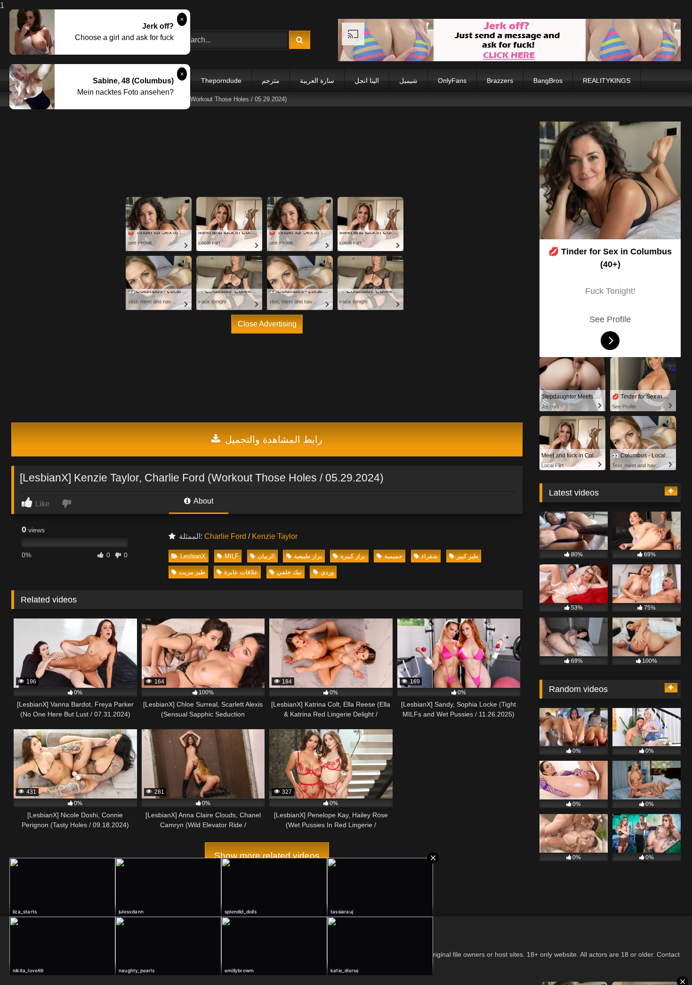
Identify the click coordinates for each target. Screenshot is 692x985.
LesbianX (193, 556)
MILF (232, 556)
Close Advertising (267, 324)
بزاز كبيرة (352, 556)
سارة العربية (317, 80)
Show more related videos (267, 856)
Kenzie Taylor (275, 536)
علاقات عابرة (241, 572)
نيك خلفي (289, 572)
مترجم (271, 80)
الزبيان (266, 556)
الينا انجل (366, 80)
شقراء (429, 556)
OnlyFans (452, 80)
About (202, 501)
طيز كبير (467, 556)
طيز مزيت (192, 572)
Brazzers (500, 80)
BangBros (548, 80)
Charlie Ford (225, 536)
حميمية (393, 556)
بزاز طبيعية (308, 556)
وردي (327, 572)
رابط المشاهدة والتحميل (272, 439)
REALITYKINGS (606, 80)
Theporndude (221, 80)
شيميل (408, 80)
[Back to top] (662, 959)
